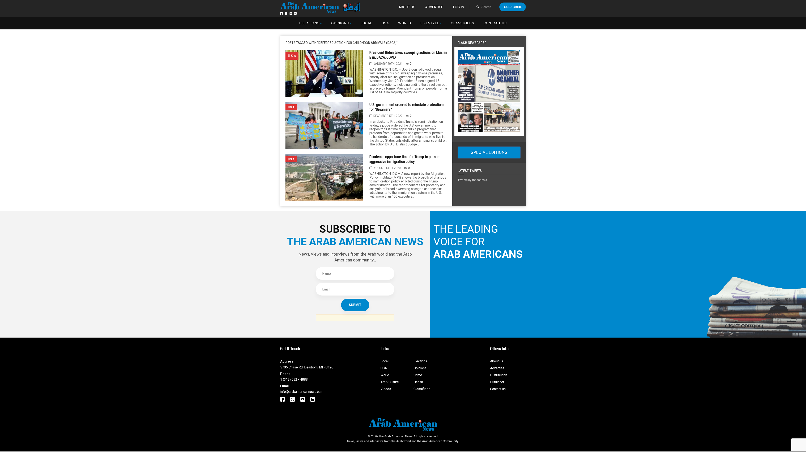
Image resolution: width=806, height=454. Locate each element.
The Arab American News (395, 436)
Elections (309, 23)
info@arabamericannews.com (301, 392)
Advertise (434, 7)
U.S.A (291, 107)
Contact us (494, 23)
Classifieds (462, 23)
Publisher (497, 382)
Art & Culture (390, 382)
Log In (458, 7)
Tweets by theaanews (472, 180)
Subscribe (513, 7)
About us (407, 7)
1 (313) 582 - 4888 (294, 379)
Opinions (340, 23)
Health (418, 382)
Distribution (498, 375)
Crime (417, 375)
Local (366, 23)
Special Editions (489, 152)
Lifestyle (429, 23)
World (404, 23)
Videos (386, 389)
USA (385, 23)
